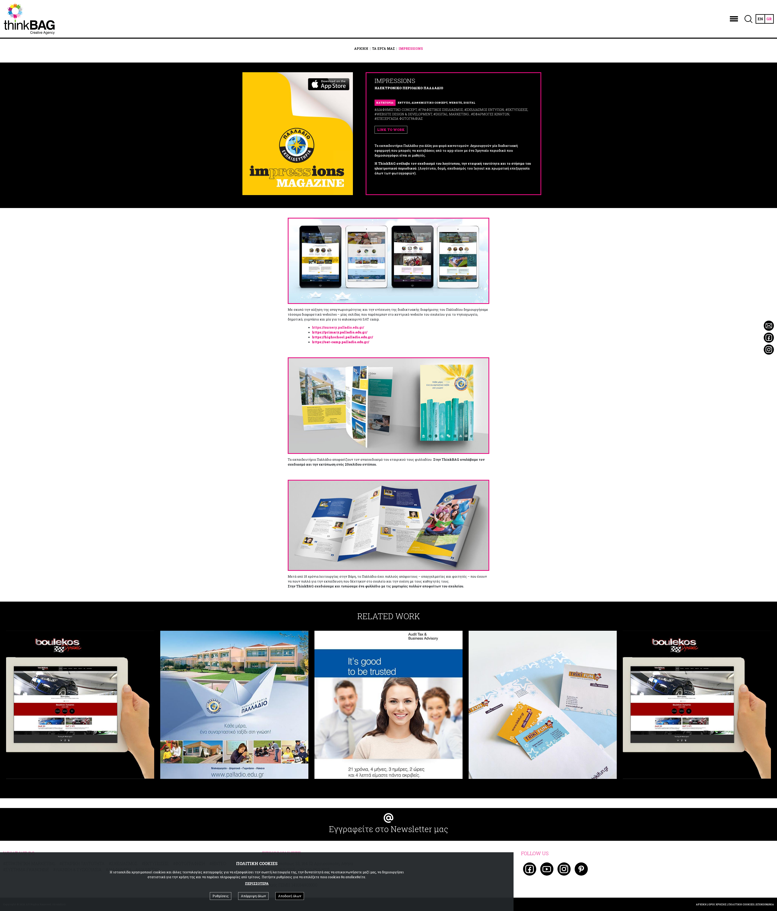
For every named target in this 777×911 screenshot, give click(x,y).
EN (760, 18)
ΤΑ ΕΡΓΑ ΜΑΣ (383, 48)
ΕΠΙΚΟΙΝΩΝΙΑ (765, 904)
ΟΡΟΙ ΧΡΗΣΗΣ (717, 904)
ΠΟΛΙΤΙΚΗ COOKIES (741, 904)
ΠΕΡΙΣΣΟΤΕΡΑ (257, 883)
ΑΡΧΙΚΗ (361, 48)
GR (769, 18)
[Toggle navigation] (733, 19)
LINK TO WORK (391, 129)
